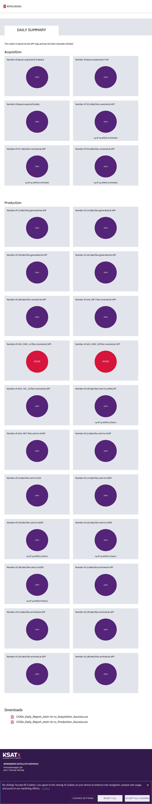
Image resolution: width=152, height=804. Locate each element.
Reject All (110, 798)
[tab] (31, 29)
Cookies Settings (82, 798)
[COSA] (12, 6)
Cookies (45, 788)
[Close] (147, 785)
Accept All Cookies (137, 798)
